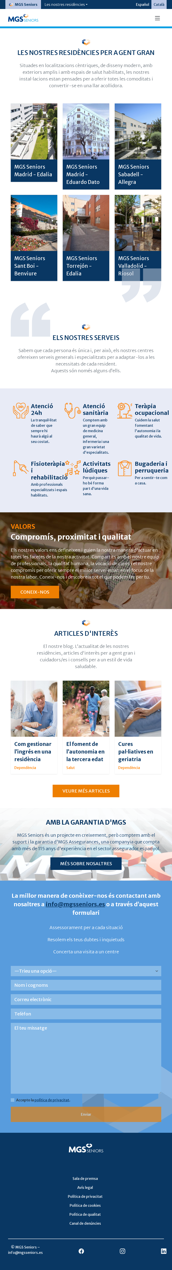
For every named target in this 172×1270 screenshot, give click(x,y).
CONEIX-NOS (34, 592)
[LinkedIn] (163, 1251)
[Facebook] (81, 1251)
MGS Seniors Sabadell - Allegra (133, 174)
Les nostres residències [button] (65, 4)
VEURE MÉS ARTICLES (86, 791)
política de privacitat (51, 1100)
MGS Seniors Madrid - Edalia (33, 171)
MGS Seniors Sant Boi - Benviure (29, 266)
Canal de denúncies (85, 1223)
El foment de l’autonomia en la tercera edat (85, 751)
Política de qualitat (85, 1214)
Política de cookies (85, 1205)
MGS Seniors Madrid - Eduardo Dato (83, 174)
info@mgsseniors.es (75, 904)
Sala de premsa (85, 1178)
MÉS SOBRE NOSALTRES (86, 863)
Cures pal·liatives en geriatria (135, 751)
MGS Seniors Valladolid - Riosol (133, 266)
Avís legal (85, 1187)
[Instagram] (122, 1251)
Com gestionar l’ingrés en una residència (33, 751)
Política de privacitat (85, 1196)
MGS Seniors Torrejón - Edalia (81, 266)
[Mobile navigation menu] (157, 18)
